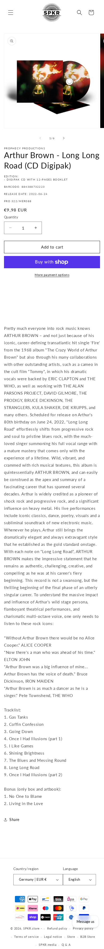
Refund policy (57, 928)
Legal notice (53, 936)
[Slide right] (64, 138)
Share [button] (14, 819)
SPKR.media (47, 944)
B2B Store (87, 936)
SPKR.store (31, 928)
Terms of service (26, 936)
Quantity (11, 217)
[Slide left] (40, 138)
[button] (11, 12)
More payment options (52, 275)
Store (71, 936)
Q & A (66, 944)
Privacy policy (83, 928)
